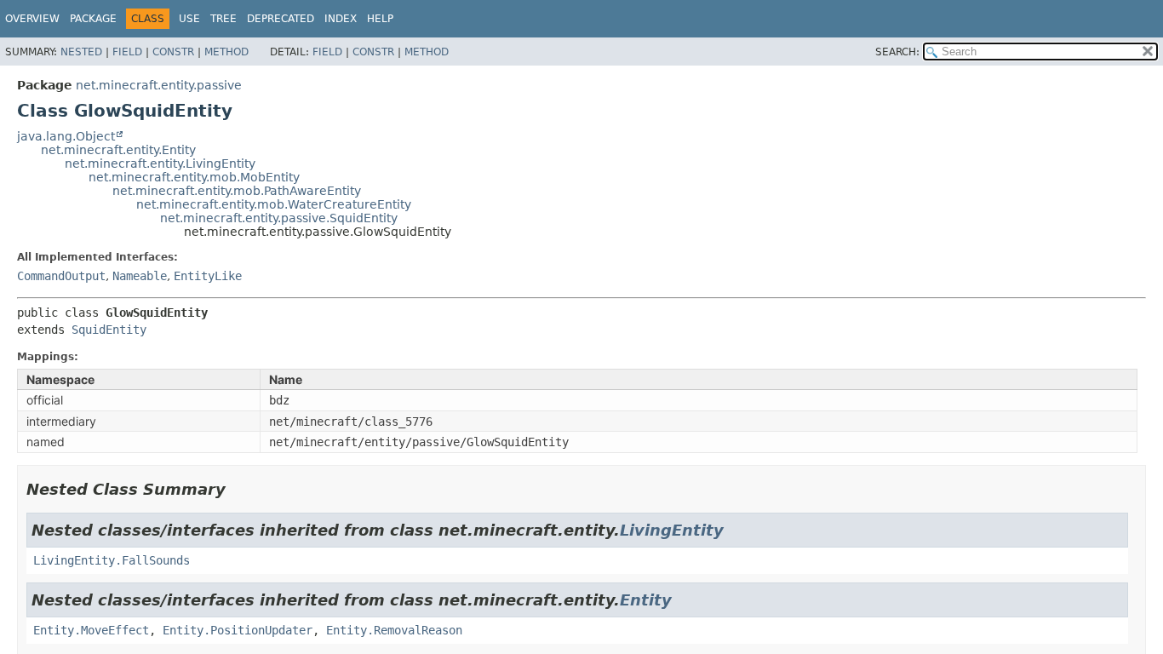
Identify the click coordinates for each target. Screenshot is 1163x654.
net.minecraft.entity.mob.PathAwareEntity (236, 191)
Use (189, 19)
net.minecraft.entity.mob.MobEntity (194, 177)
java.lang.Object (66, 136)
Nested (81, 52)
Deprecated (280, 19)
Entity (646, 600)
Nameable (139, 276)
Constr (173, 52)
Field (127, 52)
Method (226, 52)
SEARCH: (897, 52)
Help (380, 19)
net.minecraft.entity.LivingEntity (160, 163)
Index (340, 19)
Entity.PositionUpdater (237, 630)
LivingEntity (672, 530)
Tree (223, 19)
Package (93, 19)
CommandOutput (61, 276)
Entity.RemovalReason (394, 630)
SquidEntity (109, 329)
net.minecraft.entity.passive (159, 85)
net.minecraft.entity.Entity (118, 150)
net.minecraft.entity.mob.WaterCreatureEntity (273, 204)
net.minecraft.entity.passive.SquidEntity (279, 218)
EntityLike (208, 276)
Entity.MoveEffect (91, 630)
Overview (32, 19)
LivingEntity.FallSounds (111, 560)
